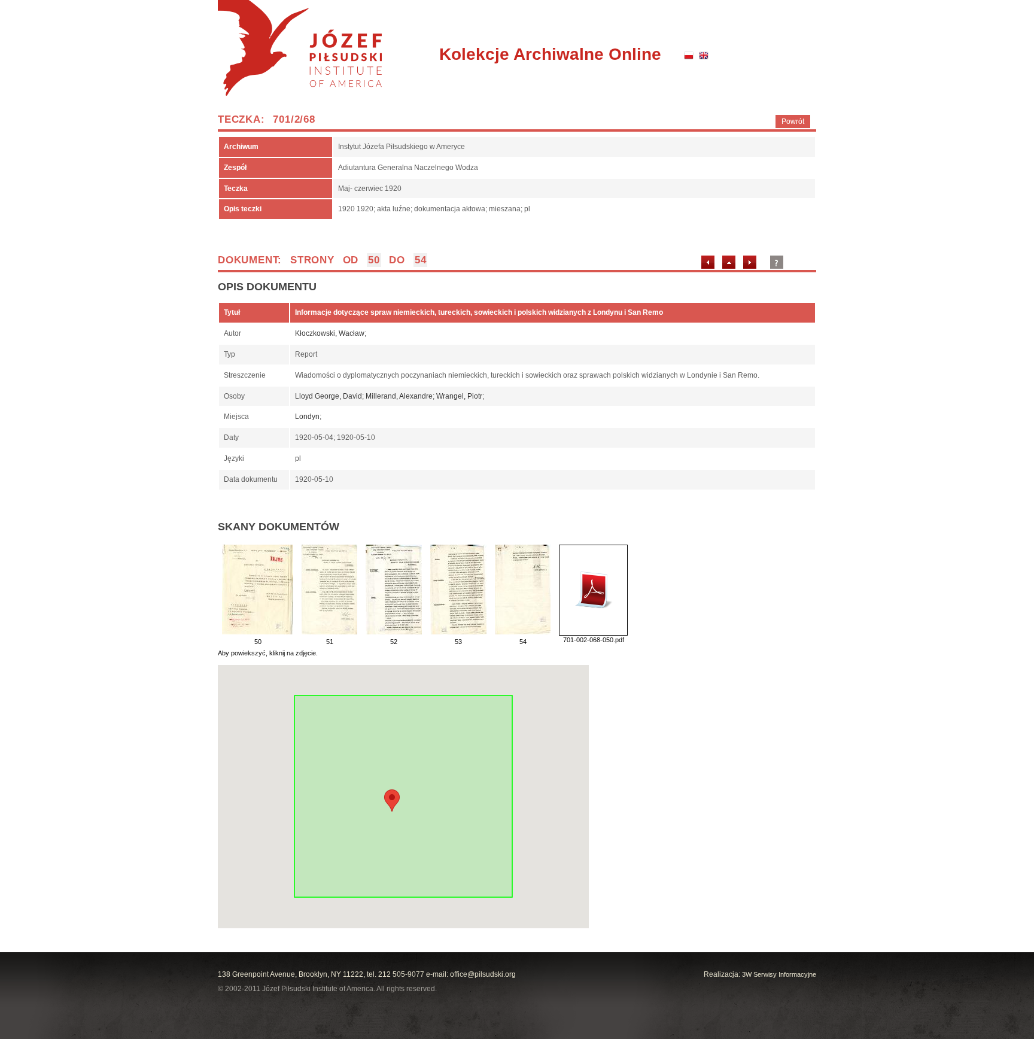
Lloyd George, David (328, 396)
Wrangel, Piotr (459, 396)
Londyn (307, 416)
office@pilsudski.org (483, 974)
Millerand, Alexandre (399, 396)
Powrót (792, 121)
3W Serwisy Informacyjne (779, 974)
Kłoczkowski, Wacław (329, 333)
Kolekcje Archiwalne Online (550, 54)
